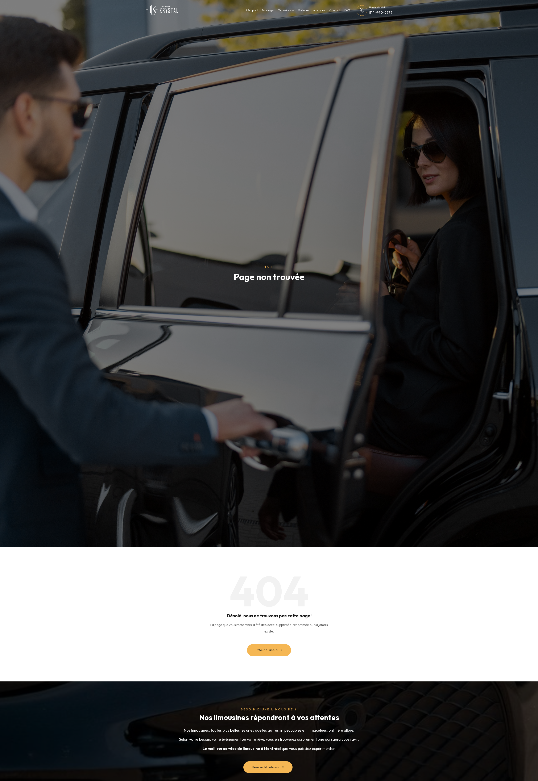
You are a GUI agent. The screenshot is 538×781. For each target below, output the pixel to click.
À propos (319, 10)
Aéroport (252, 10)
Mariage (267, 10)
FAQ (347, 10)
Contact (334, 10)
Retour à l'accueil (267, 650)
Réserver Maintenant (266, 767)
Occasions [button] (285, 10)
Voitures (303, 10)
